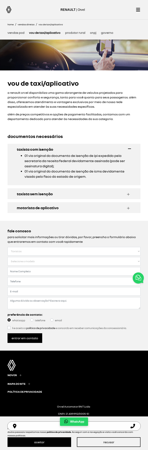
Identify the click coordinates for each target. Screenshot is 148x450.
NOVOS (12, 375)
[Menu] (138, 10)
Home (11, 24)
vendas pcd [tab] (16, 33)
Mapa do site (16, 383)
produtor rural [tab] (75, 33)
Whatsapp (18, 320)
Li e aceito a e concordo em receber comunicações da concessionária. (69, 328)
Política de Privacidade (40, 328)
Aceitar (39, 442)
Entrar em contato (25, 338)
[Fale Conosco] (138, 278)
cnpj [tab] (93, 33)
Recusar (108, 442)
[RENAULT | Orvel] (8, 9)
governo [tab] (107, 33)
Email (58, 320)
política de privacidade (25, 391)
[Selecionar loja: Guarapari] (15, 426)
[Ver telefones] (132, 426)
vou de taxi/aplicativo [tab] (45, 33)
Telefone (40, 320)
